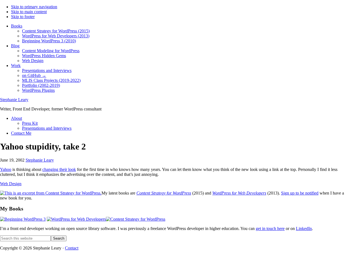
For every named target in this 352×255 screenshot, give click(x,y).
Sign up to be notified (299, 193)
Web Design (10, 183)
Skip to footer (23, 16)
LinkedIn (304, 228)
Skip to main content (29, 11)
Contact (71, 248)
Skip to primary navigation (34, 6)
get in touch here (270, 228)
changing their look (59, 169)
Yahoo (5, 169)
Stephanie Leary (14, 99)
